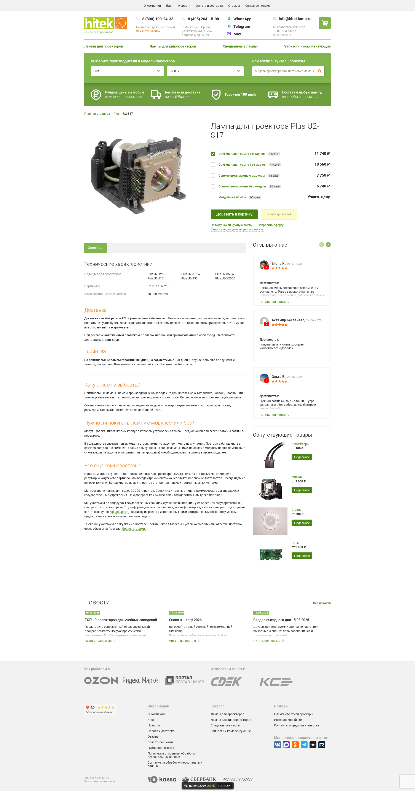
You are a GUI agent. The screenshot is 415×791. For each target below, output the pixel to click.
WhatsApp (242, 19)
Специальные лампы (240, 46)
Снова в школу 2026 (185, 620)
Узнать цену (319, 197)
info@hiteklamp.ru (295, 18)
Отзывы (234, 5)
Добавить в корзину (234, 214)
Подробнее (302, 457)
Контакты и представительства (296, 725)
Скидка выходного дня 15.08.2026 (281, 620)
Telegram (241, 26)
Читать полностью (273, 301)
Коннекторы (300, 444)
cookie (211, 785)
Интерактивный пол (288, 719)
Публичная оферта (161, 748)
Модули (297, 477)
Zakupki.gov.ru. (120, 512)
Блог (169, 5)
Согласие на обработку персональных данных (175, 764)
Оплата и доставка (209, 5)
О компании (152, 5)
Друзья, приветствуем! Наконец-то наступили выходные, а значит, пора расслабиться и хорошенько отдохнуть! (285, 631)
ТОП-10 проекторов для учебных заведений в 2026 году (122, 620)
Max (237, 34)
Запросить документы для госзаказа (237, 229)
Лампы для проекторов (103, 46)
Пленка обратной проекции (293, 714)
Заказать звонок (148, 31)
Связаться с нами (258, 5)
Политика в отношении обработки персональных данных (172, 755)
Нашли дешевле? (279, 214)
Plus (117, 113)
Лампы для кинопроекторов (173, 46)
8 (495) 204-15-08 (203, 19)
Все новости (322, 603)
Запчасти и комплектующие (307, 46)
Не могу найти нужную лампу (232, 225)
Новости (184, 5)
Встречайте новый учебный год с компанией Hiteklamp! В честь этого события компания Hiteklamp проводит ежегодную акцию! (200, 631)
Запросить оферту (271, 225)
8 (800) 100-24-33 (157, 19)
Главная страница (97, 113)
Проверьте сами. (134, 528)
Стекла (297, 509)
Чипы (296, 542)
